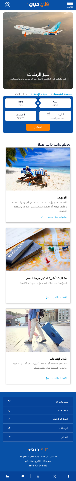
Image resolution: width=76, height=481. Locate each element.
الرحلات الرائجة (60, 419)
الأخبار (65, 437)
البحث (39, 127)
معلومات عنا (61, 401)
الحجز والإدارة (41, 94)
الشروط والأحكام (32, 461)
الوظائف (63, 427)
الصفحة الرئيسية (63, 94)
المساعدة (63, 410)
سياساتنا (47, 461)
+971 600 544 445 (38, 465)
